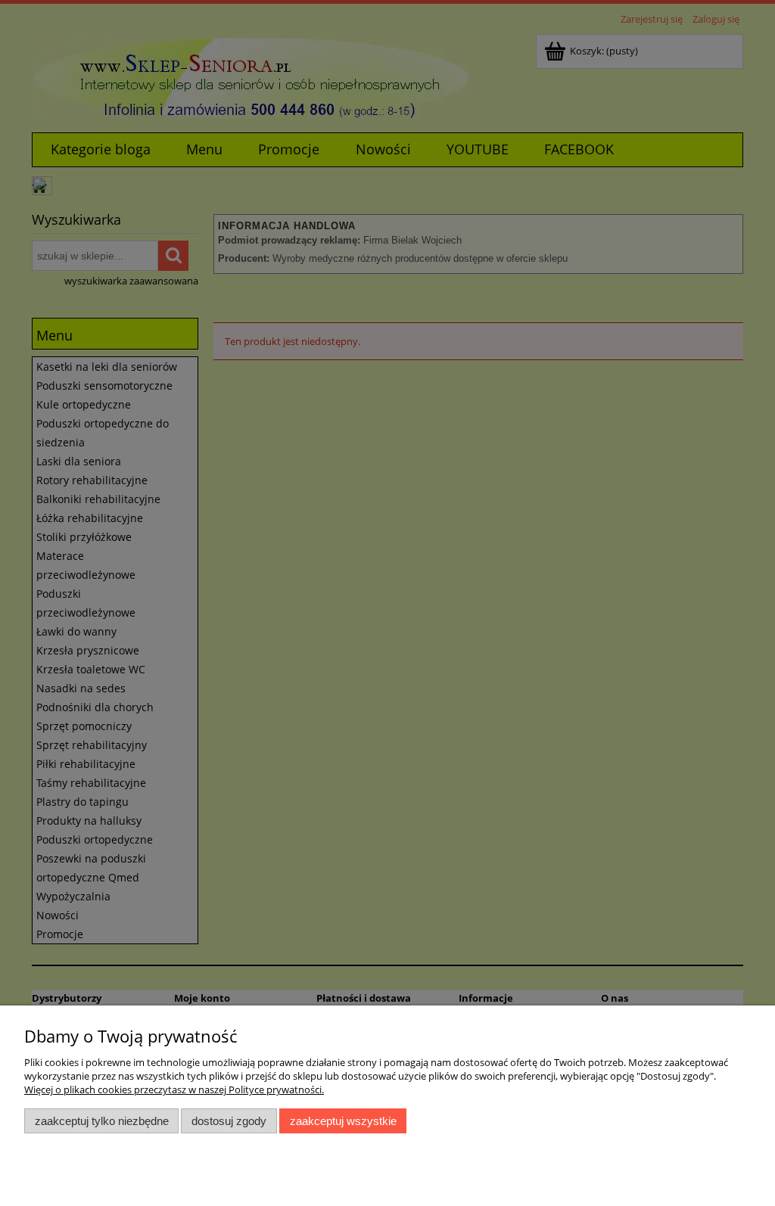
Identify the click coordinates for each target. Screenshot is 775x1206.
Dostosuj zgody (228, 1120)
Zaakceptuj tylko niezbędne (102, 1120)
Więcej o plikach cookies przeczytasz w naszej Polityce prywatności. (174, 1089)
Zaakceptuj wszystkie (343, 1120)
